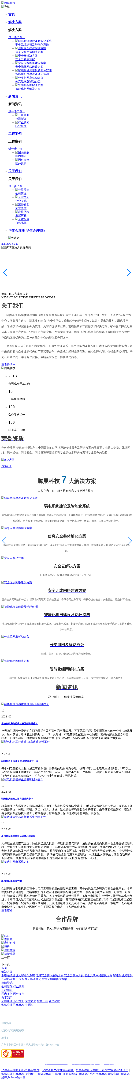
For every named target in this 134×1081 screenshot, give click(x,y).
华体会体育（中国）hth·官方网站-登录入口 (102, 1070)
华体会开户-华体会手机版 (58, 1070)
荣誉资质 (21, 208)
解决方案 (15, 22)
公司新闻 (21, 118)
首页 (11, 14)
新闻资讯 (15, 96)
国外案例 (21, 163)
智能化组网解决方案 (27, 88)
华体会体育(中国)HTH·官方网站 (57, 1073)
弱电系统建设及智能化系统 (32, 44)
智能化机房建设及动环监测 (32, 74)
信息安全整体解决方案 (29, 51)
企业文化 (21, 200)
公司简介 (21, 193)
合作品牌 (21, 222)
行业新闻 (21, 126)
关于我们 (15, 171)
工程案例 (15, 133)
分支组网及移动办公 (27, 81)
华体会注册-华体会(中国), (27, 230)
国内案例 (21, 156)
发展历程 (21, 215)
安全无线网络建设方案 (29, 66)
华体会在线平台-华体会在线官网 (99, 1073)
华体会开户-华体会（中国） (18, 1073)
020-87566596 (9, 244)
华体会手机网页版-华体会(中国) (20, 1070)
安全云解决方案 (25, 59)
